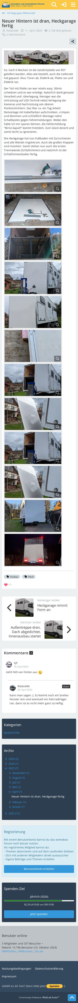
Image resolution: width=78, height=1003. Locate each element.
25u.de (38, 951)
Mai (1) (16, 787)
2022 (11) (14, 813)
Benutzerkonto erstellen (39, 869)
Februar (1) (19, 802)
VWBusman (25, 951)
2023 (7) (13, 768)
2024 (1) (13, 763)
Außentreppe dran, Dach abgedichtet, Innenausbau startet (25, 631)
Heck (31, 576)
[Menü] (73, 5)
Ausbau (14, 576)
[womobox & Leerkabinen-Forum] (23, 5)
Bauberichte (12, 732)
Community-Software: (39, 997)
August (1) (18, 777)
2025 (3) (13, 759)
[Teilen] (72, 41)
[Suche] (54, 5)
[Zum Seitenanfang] (72, 997)
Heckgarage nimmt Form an (52, 607)
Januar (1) (18, 807)
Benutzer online (14, 935)
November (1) (20, 773)
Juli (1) (16, 782)
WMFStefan (9, 951)
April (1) (17, 792)
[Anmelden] (63, 4)
